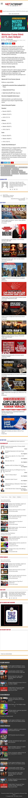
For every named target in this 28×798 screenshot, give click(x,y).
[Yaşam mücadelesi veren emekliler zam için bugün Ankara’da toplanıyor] (4, 538)
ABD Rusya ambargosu (9, 165)
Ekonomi (11, 40)
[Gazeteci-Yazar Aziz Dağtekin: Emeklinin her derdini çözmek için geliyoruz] (3, 699)
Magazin (21, 40)
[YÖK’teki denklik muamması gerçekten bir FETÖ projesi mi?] (4, 544)
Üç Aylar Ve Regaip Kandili (6, 716)
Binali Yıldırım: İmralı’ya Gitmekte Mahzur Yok (8, 195)
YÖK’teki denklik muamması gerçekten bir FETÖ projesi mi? (17, 711)
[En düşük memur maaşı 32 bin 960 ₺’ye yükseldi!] (4, 550)
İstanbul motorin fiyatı (17, 170)
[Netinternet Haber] (14, 4)
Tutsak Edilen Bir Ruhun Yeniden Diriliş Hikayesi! (15, 488)
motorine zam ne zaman (6, 175)
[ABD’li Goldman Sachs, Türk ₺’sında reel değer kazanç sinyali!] (4, 529)
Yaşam (24, 40)
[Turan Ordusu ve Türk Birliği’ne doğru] (3, 706)
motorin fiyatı (15, 173)
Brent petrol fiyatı (5, 170)
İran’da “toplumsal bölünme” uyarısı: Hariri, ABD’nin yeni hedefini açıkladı (16, 666)
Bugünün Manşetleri (6, 40)
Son (10, 497)
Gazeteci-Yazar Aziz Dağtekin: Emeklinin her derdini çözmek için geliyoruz (16, 699)
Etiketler (19, 497)
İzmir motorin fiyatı (5, 172)
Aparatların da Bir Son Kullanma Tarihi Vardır (14, 465)
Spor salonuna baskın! (5, 500)
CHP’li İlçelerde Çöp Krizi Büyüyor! (16, 735)
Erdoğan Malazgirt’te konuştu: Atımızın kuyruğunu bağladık (17, 683)
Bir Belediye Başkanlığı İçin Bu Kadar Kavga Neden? (14, 374)
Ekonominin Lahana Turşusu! (11, 479)
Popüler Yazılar (4, 497)
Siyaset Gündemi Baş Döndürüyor (8, 533)
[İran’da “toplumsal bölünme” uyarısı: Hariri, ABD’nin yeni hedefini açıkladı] (3, 721)
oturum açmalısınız (21, 441)
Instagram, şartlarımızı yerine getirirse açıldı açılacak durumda (17, 730)
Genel (15, 40)
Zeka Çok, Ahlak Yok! (9, 460)
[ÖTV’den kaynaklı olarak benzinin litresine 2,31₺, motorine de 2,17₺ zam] (4, 517)
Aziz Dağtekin (24, 453)
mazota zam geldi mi (5, 173)
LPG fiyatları (15, 172)
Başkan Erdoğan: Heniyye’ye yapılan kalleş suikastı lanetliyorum (16, 747)
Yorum (14, 497)
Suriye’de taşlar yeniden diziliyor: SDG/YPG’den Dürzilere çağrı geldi (16, 671)
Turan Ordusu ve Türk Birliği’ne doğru (17, 704)
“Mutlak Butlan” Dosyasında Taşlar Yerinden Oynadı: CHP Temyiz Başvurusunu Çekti (14, 298)
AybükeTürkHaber (10, 793)
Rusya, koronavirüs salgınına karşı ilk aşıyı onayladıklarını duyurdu (17, 753)
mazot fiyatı (22, 172)
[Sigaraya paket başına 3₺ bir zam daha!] (4, 511)
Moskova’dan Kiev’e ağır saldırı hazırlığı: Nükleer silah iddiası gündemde (15, 677)
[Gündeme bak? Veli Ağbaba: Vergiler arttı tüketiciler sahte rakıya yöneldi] (4, 505)
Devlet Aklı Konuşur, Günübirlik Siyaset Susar (18, 198)
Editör (4, 39)
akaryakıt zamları (23, 167)
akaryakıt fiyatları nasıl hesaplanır (9, 167)
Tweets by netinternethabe (6, 653)
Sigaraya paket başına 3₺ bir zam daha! (17, 509)
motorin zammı (23, 173)
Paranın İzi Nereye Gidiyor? (11, 474)
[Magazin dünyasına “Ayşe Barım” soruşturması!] (4, 523)
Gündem (17, 40)
